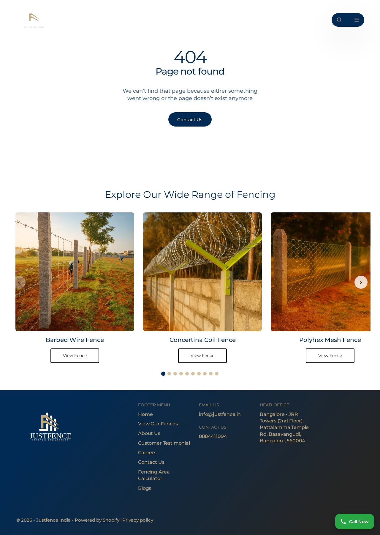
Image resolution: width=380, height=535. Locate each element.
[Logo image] (33, 20)
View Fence (75, 355)
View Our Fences (158, 424)
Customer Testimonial (164, 443)
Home (145, 414)
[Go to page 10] (216, 373)
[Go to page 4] (181, 373)
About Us (149, 433)
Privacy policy (137, 520)
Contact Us (151, 462)
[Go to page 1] (163, 374)
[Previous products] (19, 282)
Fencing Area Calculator (154, 475)
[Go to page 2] (169, 373)
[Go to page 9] (211, 373)
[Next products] (361, 282)
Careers (147, 452)
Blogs (144, 488)
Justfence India (53, 520)
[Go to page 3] (175, 373)
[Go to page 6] (193, 373)
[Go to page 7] (199, 373)
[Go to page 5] (187, 373)
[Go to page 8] (205, 373)
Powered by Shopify (97, 520)
